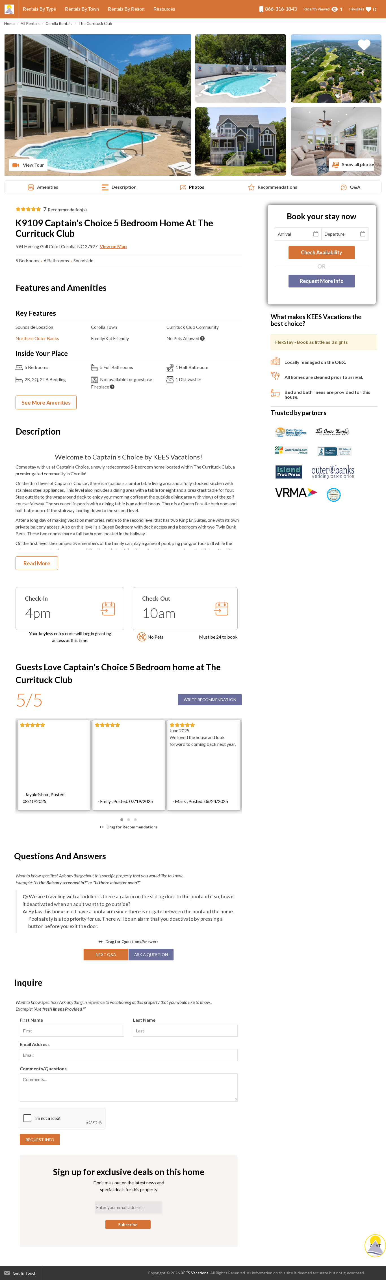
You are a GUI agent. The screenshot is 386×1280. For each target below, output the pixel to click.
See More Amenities (46, 402)
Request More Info (322, 281)
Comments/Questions (43, 1068)
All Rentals (30, 23)
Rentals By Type (39, 9)
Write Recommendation (210, 699)
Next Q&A (106, 954)
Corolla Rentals (58, 23)
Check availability (321, 252)
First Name (31, 1020)
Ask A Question (151, 954)
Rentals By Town (82, 9)
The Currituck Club (95, 23)
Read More (36, 563)
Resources (164, 9)
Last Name (144, 1020)
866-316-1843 (280, 9)
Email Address (35, 1044)
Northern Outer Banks (37, 338)
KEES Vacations (195, 1272)
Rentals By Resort (126, 9)
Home (9, 23)
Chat (375, 1245)
